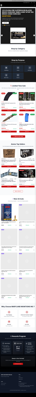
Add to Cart (9, 110)
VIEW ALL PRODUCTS (18, 191)
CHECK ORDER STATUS (26, 2)
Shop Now (5, 23)
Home (19, 376)
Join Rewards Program (18, 364)
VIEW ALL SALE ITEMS (18, 136)
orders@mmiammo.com (23, 383)
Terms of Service (3, 383)
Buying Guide (21, 379)
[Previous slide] (2, 36)
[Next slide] (34, 36)
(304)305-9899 (22, 384)
